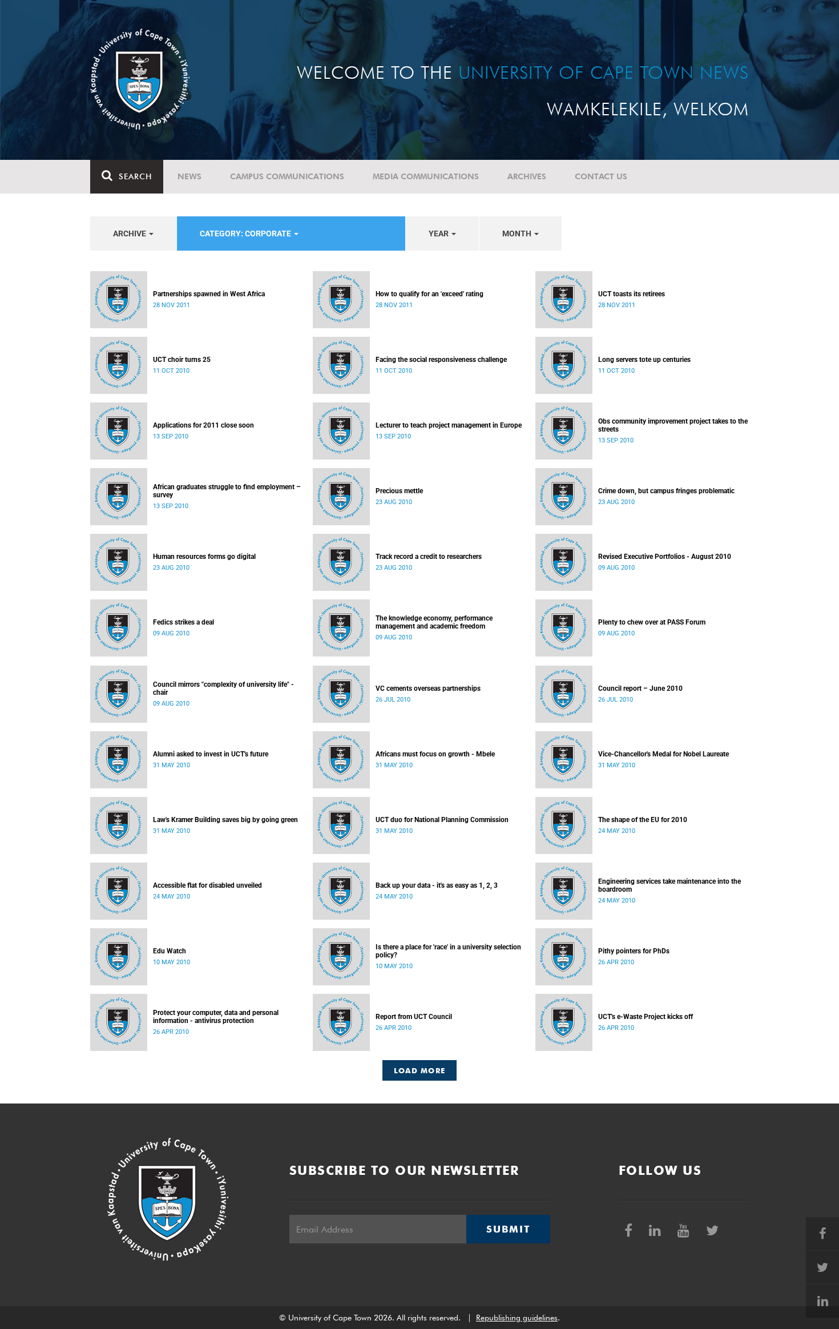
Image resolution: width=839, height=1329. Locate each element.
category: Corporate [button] (246, 233)
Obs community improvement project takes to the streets (673, 425)
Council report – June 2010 (640, 688)
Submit (508, 1229)
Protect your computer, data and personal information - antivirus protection (216, 1017)
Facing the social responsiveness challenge (441, 360)
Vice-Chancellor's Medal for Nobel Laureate (663, 754)
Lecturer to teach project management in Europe (449, 425)
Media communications (426, 176)
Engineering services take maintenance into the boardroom (669, 885)
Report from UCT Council (414, 1017)
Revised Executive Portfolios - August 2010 (664, 557)
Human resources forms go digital (204, 557)
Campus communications (287, 176)
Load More (420, 1070)
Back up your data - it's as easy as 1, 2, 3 (437, 885)
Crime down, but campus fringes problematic (666, 491)
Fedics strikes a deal (183, 622)
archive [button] (130, 233)
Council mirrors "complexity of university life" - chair (223, 688)
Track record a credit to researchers (429, 557)
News (189, 176)
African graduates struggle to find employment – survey (227, 491)
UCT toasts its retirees (631, 294)
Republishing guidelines (517, 1317)
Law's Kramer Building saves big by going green (225, 820)
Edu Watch (169, 951)
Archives (526, 176)
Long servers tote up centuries (644, 360)
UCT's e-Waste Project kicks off (645, 1017)
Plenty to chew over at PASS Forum (651, 622)
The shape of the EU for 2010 (642, 820)
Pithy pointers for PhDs (633, 951)
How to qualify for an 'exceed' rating (429, 294)
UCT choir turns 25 (182, 360)
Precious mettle (399, 491)
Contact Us (601, 176)
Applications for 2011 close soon (203, 425)
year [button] (439, 233)
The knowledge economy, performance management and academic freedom (434, 622)
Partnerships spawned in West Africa (209, 294)
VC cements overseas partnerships (428, 688)
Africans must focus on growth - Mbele (435, 754)
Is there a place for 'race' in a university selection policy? (448, 951)
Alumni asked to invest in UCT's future (210, 754)
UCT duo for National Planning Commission (442, 820)
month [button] (517, 233)
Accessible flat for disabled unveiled (207, 885)
